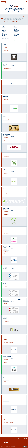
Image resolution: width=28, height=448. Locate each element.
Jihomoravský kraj (16, 30)
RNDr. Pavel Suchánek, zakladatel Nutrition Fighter (11, 21)
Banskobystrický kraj (16, 34)
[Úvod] (4, 442)
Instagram (25, 438)
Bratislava (3, 27)
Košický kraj (3, 35)
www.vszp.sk (5, 362)
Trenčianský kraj (16, 35)
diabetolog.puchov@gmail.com (7, 68)
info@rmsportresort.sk (6, 321)
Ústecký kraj (15, 27)
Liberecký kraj (4, 29)
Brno (14, 26)
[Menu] (26, 2)
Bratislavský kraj (4, 34)
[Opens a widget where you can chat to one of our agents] (25, 447)
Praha (3, 26)
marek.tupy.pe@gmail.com (7, 119)
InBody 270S (12, 65)
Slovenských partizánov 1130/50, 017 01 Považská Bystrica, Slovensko (6, 301)
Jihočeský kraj (16, 29)
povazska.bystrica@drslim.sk (7, 400)
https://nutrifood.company (7, 233)
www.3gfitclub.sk (6, 50)
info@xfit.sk (5, 381)
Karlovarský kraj (4, 31)
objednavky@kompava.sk (7, 193)
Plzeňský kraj (4, 30)
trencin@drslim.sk (6, 251)
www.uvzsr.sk (5, 286)
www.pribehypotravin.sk (6, 156)
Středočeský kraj (16, 31)
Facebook (19, 438)
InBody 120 (12, 358)
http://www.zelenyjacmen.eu (7, 214)
